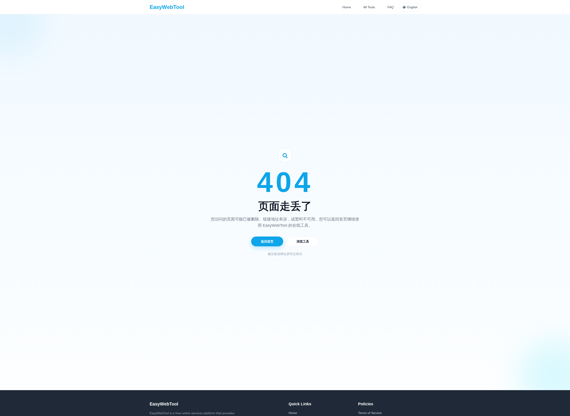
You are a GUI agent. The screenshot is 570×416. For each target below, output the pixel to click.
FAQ (390, 7)
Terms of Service (370, 413)
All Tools (369, 7)
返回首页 (267, 241)
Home (346, 7)
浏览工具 (303, 241)
